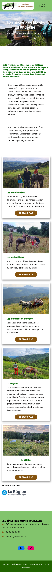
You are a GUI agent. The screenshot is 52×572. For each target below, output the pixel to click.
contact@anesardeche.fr (17, 536)
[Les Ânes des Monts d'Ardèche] (18, 5)
